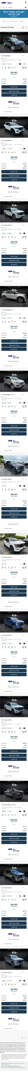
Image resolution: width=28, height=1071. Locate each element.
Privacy (18, 1063)
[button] (1, 7)
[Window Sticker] (26, 68)
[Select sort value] (25, 27)
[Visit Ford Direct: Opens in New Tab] (23, 1067)
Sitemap (14, 1063)
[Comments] (23, 68)
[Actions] (25, 55)
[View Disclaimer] (15, 67)
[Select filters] (23, 27)
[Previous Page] (15, 1037)
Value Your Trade (14, 91)
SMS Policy (22, 1063)
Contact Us (14, 95)
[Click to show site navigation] (25, 7)
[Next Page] (18, 1037)
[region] (14, 81)
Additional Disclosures (5, 1064)
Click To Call (14, 87)
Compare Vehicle (8, 111)
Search (22, 21)
